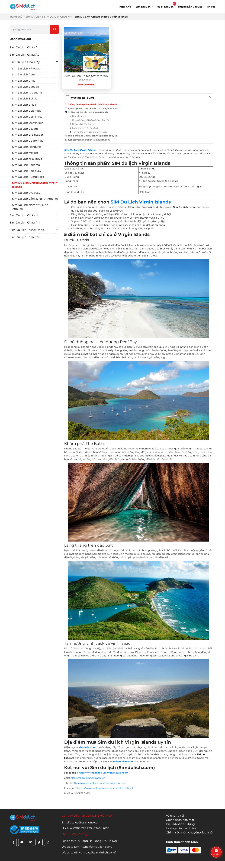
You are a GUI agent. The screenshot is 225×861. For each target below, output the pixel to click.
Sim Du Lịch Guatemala (27, 140)
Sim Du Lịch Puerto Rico (28, 176)
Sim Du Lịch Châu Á (23, 47)
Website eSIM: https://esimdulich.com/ (89, 852)
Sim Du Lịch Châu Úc (24, 215)
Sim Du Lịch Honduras (26, 146)
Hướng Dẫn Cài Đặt (190, 6)
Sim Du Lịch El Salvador (27, 134)
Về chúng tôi (175, 815)
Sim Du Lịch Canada (25, 86)
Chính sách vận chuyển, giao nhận (190, 832)
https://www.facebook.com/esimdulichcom (102, 772)
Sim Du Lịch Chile (23, 80)
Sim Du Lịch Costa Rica (27, 116)
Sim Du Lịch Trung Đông (27, 230)
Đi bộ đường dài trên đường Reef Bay (91, 120)
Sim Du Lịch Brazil (24, 104)
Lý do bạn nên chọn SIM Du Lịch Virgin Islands (93, 108)
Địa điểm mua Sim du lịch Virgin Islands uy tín (93, 136)
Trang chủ (16, 16)
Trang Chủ (124, 6)
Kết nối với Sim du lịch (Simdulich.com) (89, 140)
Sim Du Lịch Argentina (27, 92)
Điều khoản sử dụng (180, 824)
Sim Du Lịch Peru (23, 74)
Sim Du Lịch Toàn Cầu (25, 237)
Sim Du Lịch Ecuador (26, 128)
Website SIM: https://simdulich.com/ (87, 846)
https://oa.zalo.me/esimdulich (87, 777)
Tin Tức (211, 6)
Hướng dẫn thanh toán (182, 828)
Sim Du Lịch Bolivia (24, 98)
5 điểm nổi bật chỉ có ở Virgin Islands (88, 112)
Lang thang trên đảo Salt (85, 128)
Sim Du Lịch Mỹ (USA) (26, 68)
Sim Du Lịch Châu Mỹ (58, 16)
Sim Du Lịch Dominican (27, 122)
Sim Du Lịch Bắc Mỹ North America (35, 198)
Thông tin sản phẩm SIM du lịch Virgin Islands (92, 104)
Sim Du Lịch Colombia (26, 110)
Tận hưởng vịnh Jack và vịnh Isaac (89, 132)
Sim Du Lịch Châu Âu (24, 54)
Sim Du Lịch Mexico (25, 152)
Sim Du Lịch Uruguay (26, 192)
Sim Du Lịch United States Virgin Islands (34, 184)
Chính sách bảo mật (180, 820)
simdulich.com (88, 747)
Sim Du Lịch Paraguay (26, 170)
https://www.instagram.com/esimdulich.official (105, 788)
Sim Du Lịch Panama (26, 164)
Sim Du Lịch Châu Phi (25, 222)
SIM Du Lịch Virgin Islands (141, 202)
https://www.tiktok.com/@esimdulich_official (99, 783)
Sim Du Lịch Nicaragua (27, 158)
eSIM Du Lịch (165, 6)
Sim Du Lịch (143, 6)
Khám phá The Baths (83, 124)
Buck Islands (79, 116)
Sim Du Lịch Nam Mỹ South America (30, 207)
